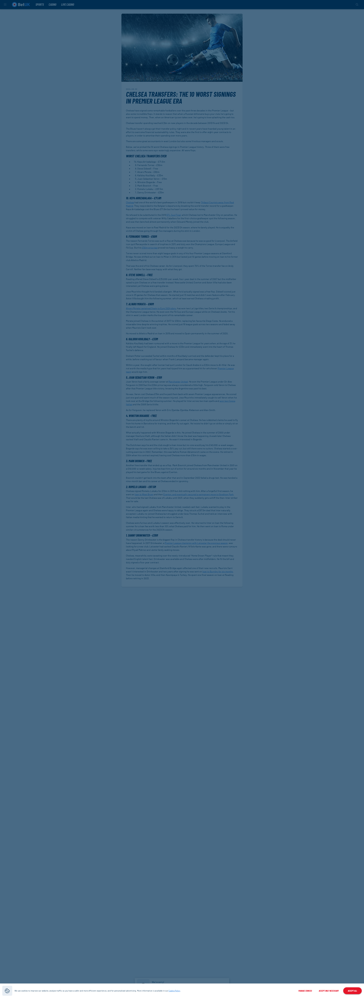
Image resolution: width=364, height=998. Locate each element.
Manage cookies (305, 990)
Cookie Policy (174, 990)
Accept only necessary (329, 990)
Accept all (352, 990)
